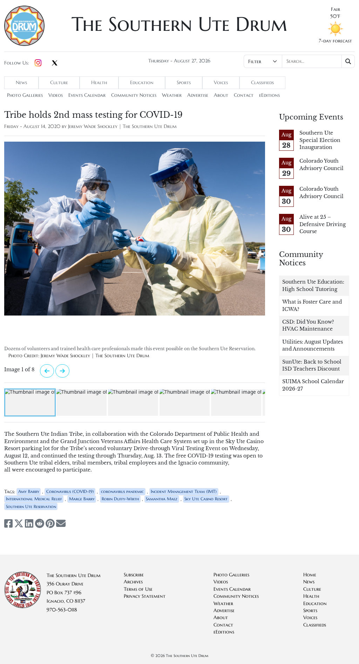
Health (99, 83)
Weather (172, 95)
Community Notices (133, 95)
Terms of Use (138, 589)
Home (309, 575)
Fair (335, 9)
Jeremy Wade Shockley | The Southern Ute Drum (122, 126)
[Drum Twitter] (54, 63)
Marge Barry (82, 498)
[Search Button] (348, 61)
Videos (55, 95)
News (21, 83)
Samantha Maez (161, 498)
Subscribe (134, 575)
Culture (59, 83)
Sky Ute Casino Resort (206, 498)
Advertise (197, 95)
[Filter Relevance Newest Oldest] (299, 61)
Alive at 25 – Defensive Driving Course (322, 224)
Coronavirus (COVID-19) (70, 491)
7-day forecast (335, 41)
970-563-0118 (62, 610)
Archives (133, 582)
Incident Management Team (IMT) (184, 491)
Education (142, 83)
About (221, 95)
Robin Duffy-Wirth (120, 498)
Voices (221, 83)
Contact (243, 95)
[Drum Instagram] (38, 63)
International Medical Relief (34, 498)
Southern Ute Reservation (31, 506)
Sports (184, 83)
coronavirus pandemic (122, 491)
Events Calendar (87, 95)
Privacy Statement (144, 596)
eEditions (269, 95)
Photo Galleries (25, 95)
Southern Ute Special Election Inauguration (319, 140)
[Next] (47, 370)
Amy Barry (28, 491)
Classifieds (262, 83)
